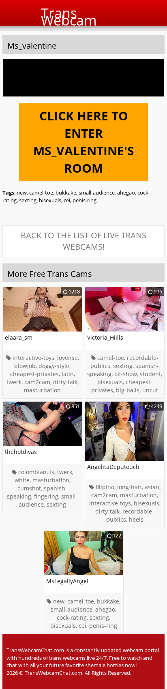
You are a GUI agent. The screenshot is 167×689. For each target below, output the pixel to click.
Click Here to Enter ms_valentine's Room (83, 141)
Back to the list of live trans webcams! (83, 241)
